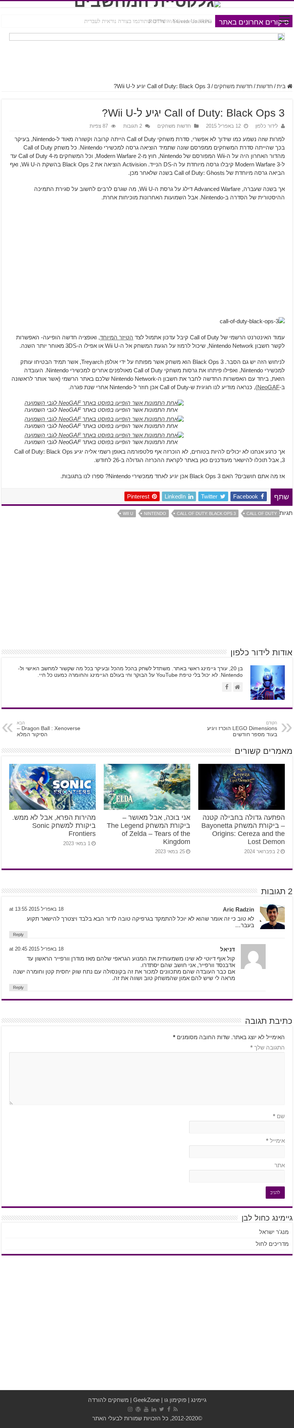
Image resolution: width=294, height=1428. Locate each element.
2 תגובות (132, 126)
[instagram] (130, 1409)
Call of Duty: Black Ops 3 (206, 513)
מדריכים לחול (272, 1243)
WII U (128, 513)
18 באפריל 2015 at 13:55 (36, 909)
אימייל (275, 1140)
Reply (18, 934)
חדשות (264, 86)
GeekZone (146, 1400)
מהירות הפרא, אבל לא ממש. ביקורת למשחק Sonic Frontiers (54, 825)
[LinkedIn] (154, 1409)
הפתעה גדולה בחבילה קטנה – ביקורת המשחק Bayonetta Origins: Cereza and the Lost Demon (243, 830)
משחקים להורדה (108, 1400)
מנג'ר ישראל (274, 1232)
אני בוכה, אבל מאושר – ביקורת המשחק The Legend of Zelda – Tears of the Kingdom (148, 830)
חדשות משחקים (233, 86)
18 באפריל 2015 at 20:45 (36, 949)
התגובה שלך (267, 1047)
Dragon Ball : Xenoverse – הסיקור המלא (48, 729)
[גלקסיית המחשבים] (147, 4)
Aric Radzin (238, 909)
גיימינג (198, 1400)
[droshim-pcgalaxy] (147, 53)
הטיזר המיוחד (116, 337)
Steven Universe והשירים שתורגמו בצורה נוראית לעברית (148, 21)
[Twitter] (161, 1409)
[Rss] (175, 1409)
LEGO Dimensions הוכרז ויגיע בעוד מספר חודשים (242, 729)
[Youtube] (146, 1409)
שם (279, 1116)
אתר (279, 1165)
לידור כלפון (266, 126)
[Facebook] (169, 1409)
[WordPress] (138, 1409)
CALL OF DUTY (262, 513)
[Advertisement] (147, 263)
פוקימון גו (175, 1400)
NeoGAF (268, 387)
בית (282, 86)
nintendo (155, 513)
